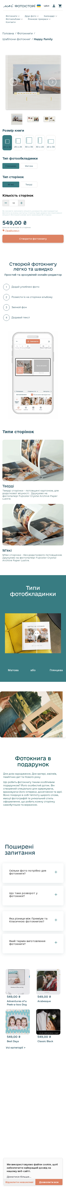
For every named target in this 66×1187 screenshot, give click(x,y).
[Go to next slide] (52, 83)
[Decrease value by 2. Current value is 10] (6, 203)
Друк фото (30, 16)
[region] (33, 89)
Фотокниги (11, 16)
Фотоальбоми (13, 19)
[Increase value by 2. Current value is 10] (21, 203)
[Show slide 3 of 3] (49, 119)
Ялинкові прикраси (38, 19)
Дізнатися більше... (19, 1176)
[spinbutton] (13, 203)
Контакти (11, 22)
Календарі (49, 16)
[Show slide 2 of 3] (33, 119)
